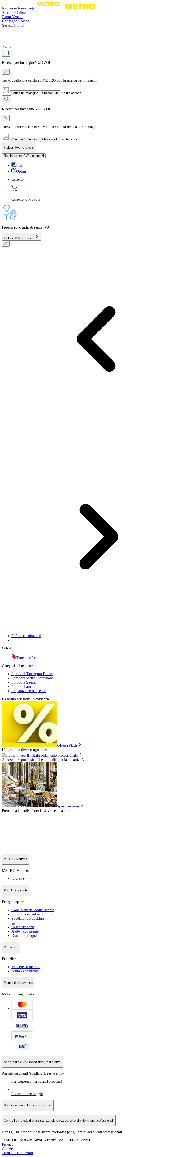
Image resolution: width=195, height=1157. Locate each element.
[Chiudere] (6, 244)
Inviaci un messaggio (27, 1094)
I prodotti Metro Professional (32, 678)
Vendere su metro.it (25, 967)
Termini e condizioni (17, 1153)
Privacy (7, 1144)
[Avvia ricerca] (6, 99)
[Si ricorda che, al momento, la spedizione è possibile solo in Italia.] (13, 924)
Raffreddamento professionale (55, 755)
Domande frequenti (25, 935)
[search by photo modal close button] (6, 72)
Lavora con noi (22, 879)
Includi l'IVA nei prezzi (19, 238)
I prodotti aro (21, 687)
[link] (102, 189)
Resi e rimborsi (22, 927)
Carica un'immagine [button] (24, 93)
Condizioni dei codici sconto (32, 910)
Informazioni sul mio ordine (32, 914)
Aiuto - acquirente (25, 931)
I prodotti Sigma (23, 682)
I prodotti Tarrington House (32, 674)
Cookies (8, 1149)
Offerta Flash (67, 745)
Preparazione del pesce (28, 691)
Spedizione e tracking (27, 918)
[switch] (24, 155)
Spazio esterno (68, 806)
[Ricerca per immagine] (6, 53)
